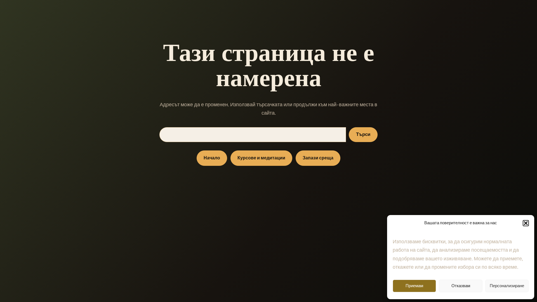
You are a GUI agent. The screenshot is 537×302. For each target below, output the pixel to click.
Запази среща (318, 158)
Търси (363, 134)
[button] (526, 223)
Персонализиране (507, 286)
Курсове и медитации (261, 158)
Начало (212, 158)
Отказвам (460, 286)
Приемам (414, 286)
